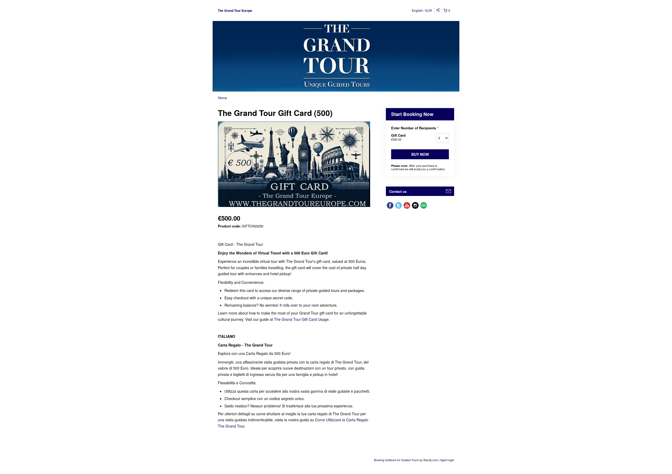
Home (222, 97)
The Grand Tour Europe (235, 10)
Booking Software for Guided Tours (396, 460)
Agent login (447, 460)
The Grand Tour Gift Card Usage (301, 319)
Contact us (398, 191)
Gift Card (398, 137)
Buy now (420, 154)
